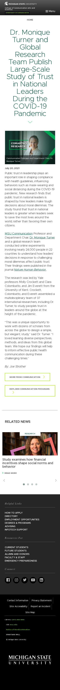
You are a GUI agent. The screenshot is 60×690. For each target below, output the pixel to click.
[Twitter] (24, 580)
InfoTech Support (16, 530)
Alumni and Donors (17, 554)
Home (30, 20)
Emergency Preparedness (21, 561)
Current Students (16, 547)
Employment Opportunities (22, 520)
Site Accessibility (18, 606)
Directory (11, 516)
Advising (10, 526)
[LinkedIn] (41, 580)
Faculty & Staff (15, 557)
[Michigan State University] (30, 659)
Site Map (30, 612)
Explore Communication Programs (30, 389)
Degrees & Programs (18, 523)
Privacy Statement (42, 600)
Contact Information (17, 600)
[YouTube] (33, 580)
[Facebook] (8, 580)
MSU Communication (19, 233)
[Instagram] (16, 580)
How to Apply (14, 513)
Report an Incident (40, 606)
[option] (30, 453)
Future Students (16, 551)
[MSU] (21, 3)
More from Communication (25, 377)
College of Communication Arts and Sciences (20, 8)
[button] (24, 484)
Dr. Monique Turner (42, 237)
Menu (52, 11)
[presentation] (4, 480)
